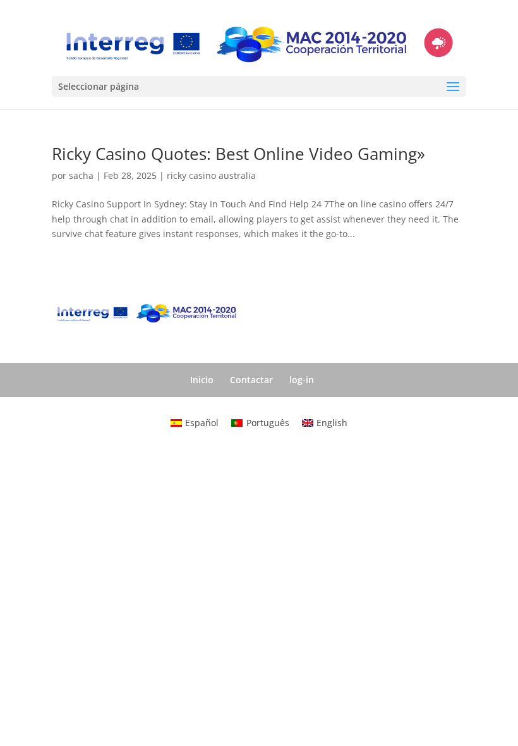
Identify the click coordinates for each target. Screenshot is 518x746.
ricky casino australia (211, 175)
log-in (301, 380)
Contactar (251, 380)
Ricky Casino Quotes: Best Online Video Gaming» (238, 153)
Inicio (202, 380)
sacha (81, 175)
